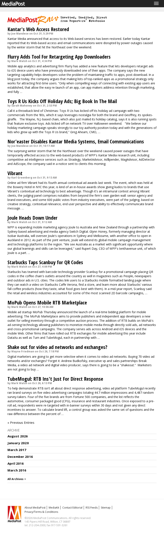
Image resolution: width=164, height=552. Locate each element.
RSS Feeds (92, 507)
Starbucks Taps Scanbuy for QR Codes (45, 262)
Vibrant (14, 173)
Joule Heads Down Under (32, 217)
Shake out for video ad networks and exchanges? (57, 346)
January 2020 (18, 443)
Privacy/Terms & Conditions (41, 512)
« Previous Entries (20, 422)
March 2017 (16, 450)
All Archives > (16, 479)
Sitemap (106, 507)
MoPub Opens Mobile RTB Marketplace (47, 302)
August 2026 (17, 436)
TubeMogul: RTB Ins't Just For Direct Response (55, 378)
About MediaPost (35, 507)
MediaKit (54, 507)
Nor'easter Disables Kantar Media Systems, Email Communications (75, 141)
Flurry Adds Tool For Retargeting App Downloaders (59, 56)
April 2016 (15, 463)
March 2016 (16, 470)
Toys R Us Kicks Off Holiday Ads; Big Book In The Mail (62, 101)
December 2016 (20, 456)
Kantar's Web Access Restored (38, 29)
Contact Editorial (72, 507)
